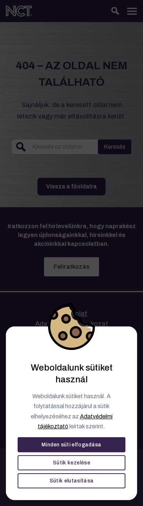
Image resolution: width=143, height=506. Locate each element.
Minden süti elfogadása (71, 444)
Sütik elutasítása (72, 481)
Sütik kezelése (71, 463)
